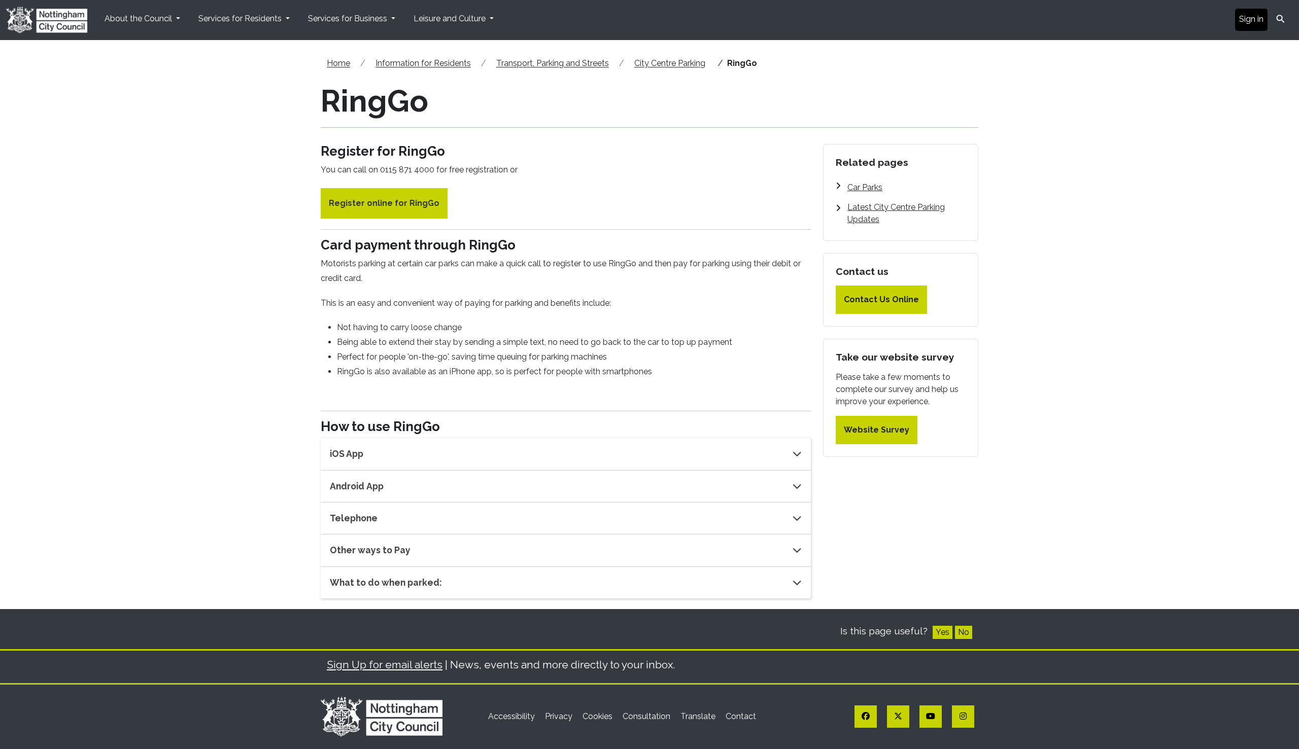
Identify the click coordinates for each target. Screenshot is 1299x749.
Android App (357, 486)
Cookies (598, 716)
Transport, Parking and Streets (552, 63)
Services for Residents (241, 18)
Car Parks (864, 187)
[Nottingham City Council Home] (381, 716)
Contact (741, 716)
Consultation (647, 716)
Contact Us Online (881, 299)
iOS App (346, 453)
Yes (942, 632)
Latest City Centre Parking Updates (896, 213)
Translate (698, 716)
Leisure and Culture (451, 18)
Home (338, 63)
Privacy (559, 716)
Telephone (354, 518)
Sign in (1251, 19)
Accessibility (512, 716)
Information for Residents (423, 63)
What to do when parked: (386, 582)
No (963, 632)
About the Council (139, 18)
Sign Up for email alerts (384, 664)
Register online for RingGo (384, 203)
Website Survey (876, 430)
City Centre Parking (669, 63)
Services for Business (348, 18)
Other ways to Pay (370, 550)
